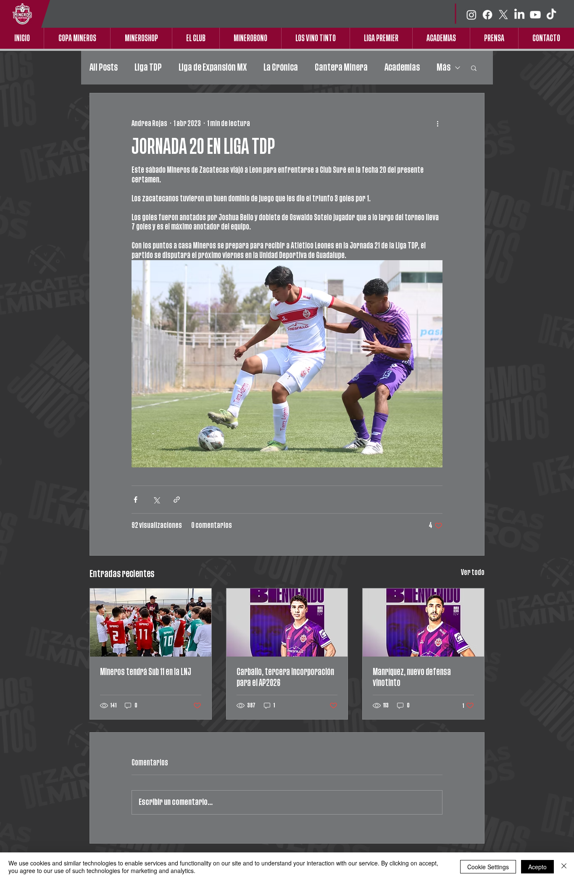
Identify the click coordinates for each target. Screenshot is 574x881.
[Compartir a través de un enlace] (177, 500)
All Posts (104, 67)
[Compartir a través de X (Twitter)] (156, 500)
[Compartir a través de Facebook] (136, 500)
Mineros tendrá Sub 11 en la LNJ (145, 672)
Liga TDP (148, 67)
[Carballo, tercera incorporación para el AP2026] (287, 622)
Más (443, 67)
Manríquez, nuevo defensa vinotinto (412, 677)
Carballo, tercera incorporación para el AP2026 (285, 677)
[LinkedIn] (519, 14)
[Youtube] (535, 14)
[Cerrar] (564, 866)
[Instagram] (471, 14)
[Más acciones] (437, 124)
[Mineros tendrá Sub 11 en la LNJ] (150, 622)
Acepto (537, 867)
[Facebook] (487, 14)
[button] (474, 67)
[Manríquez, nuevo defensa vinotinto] (423, 622)
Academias (402, 67)
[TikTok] (551, 14)
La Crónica (280, 67)
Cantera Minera (341, 67)
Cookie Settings (488, 867)
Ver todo (472, 572)
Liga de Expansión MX (213, 67)
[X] (503, 14)
